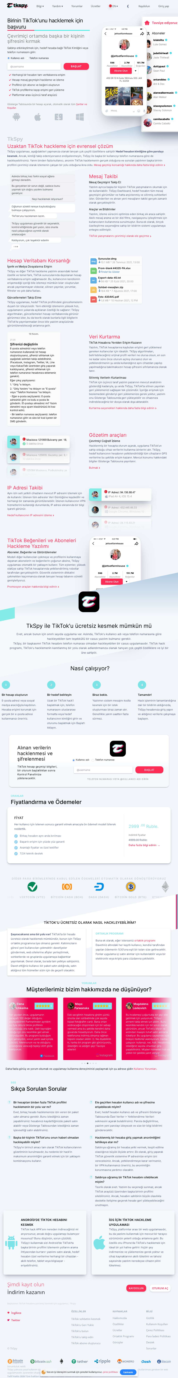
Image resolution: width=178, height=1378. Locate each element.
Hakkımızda (120, 1318)
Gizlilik (150, 1318)
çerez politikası (110, 1371)
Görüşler (118, 1342)
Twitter (15, 1320)
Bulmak (93, 467)
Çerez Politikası (155, 1330)
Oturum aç (160, 1288)
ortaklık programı (144, 940)
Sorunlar (151, 1348)
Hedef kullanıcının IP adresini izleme (29, 515)
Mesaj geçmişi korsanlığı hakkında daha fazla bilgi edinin (128, 165)
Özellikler (118, 1324)
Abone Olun (121, 70)
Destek (150, 1342)
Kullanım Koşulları (157, 1324)
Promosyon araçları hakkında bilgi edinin (32, 586)
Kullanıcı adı (17, 58)
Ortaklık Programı (123, 1336)
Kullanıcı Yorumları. (145, 1068)
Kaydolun (136, 1288)
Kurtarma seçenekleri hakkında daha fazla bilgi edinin (121, 408)
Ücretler (117, 1330)
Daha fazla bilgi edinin (143, 845)
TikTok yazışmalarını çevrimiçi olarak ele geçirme (119, 236)
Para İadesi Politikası (158, 1336)
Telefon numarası (39, 58)
